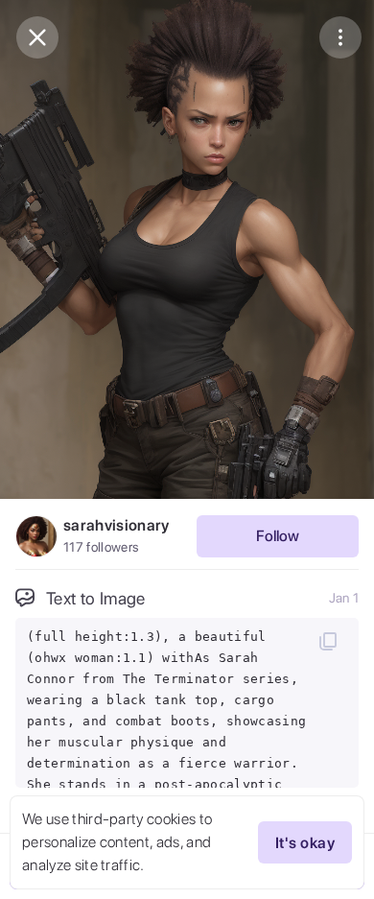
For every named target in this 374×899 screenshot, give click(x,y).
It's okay (305, 843)
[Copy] (328, 641)
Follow (277, 536)
